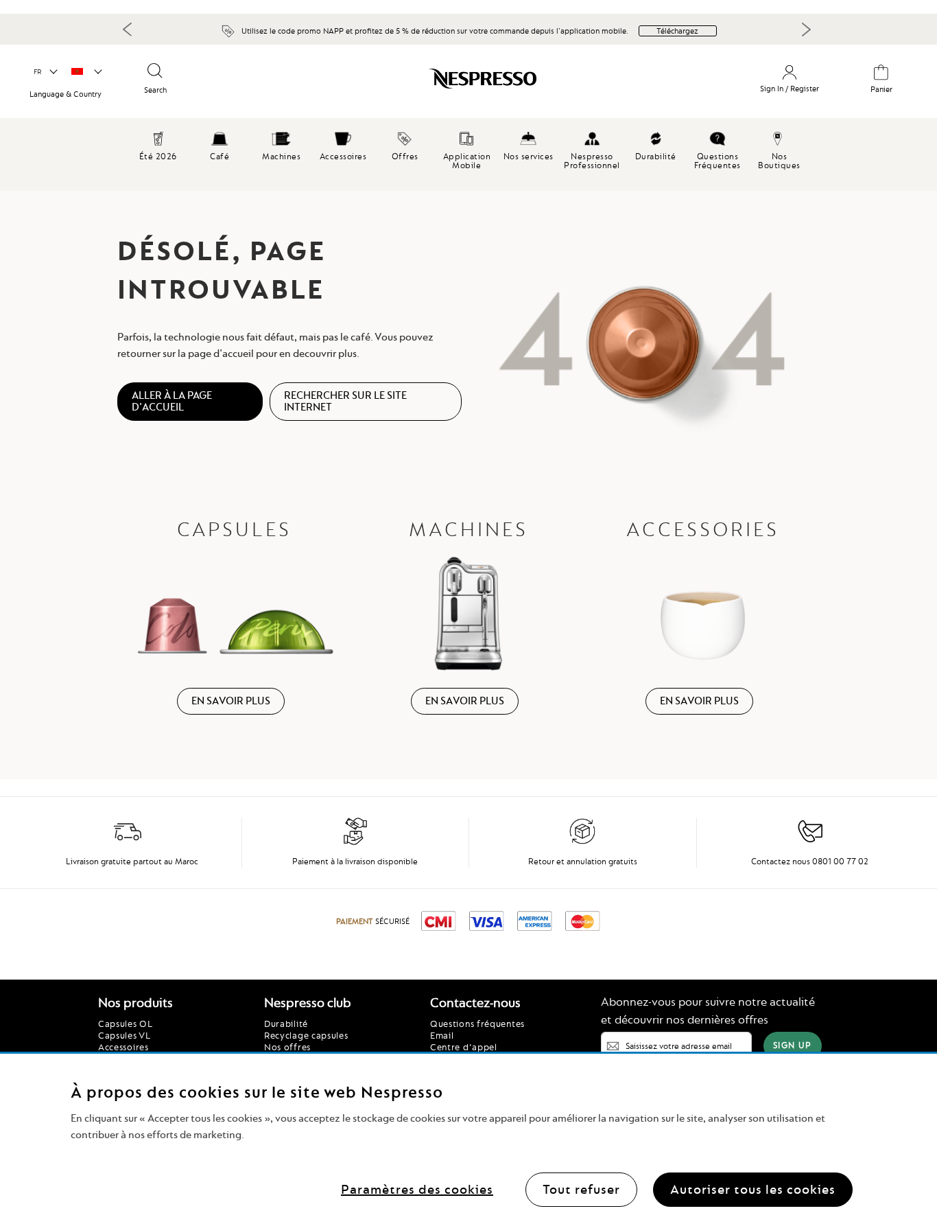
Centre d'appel (463, 1046)
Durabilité (286, 1023)
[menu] (468, 154)
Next (806, 29)
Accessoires (123, 1046)
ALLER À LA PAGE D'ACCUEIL (172, 401)
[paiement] (355, 842)
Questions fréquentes (477, 1023)
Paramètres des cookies (417, 1189)
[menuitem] (219, 144)
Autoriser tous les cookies (752, 1189)
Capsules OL (125, 1023)
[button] (45, 72)
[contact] (810, 842)
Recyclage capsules (306, 1035)
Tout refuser (581, 1189)
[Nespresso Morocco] (418, 83)
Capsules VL (124, 1035)
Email (442, 1035)
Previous (127, 29)
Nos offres (287, 1046)
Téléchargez (677, 31)
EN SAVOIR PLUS (230, 701)
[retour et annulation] (582, 842)
